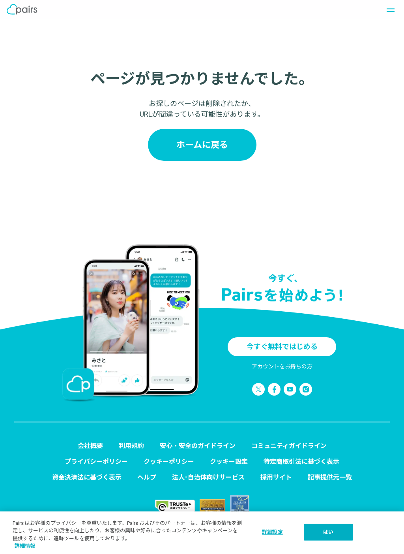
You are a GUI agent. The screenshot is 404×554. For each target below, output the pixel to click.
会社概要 (90, 446)
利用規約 (131, 446)
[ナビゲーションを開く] (388, 9)
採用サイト (276, 477)
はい (328, 532)
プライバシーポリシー (96, 461)
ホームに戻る (202, 145)
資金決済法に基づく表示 (87, 477)
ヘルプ (146, 477)
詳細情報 (25, 546)
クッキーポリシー (169, 461)
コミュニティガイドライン (289, 446)
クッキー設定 (229, 461)
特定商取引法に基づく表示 (301, 461)
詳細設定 (272, 532)
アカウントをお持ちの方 (282, 366)
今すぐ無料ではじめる (282, 346)
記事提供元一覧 (330, 477)
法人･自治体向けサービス (208, 477)
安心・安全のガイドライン (198, 446)
